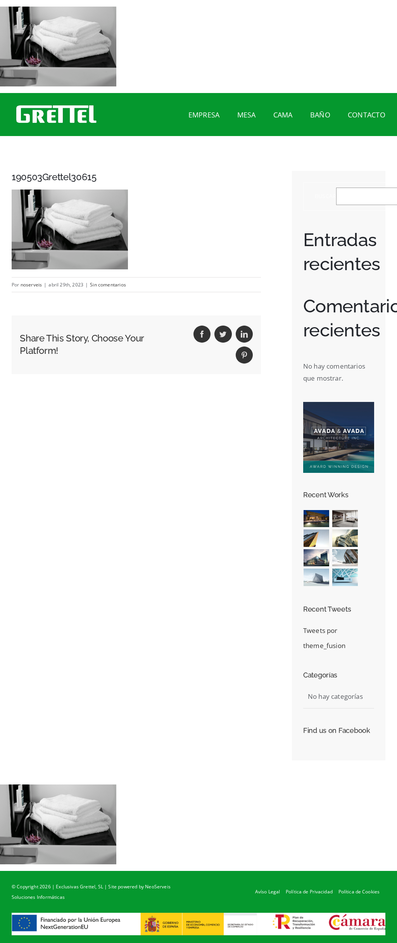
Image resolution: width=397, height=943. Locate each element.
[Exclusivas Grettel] (58, 114)
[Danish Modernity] (316, 538)
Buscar (325, 196)
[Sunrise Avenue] (316, 519)
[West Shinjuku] (344, 538)
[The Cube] (316, 577)
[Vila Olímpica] (344, 577)
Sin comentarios (108, 284)
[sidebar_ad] (338, 405)
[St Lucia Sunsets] (360, 518)
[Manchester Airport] (316, 558)
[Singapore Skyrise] (344, 519)
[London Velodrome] (344, 558)
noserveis (31, 284)
